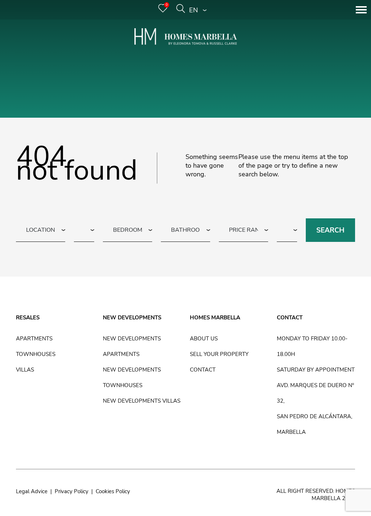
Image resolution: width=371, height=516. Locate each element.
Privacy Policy (71, 491)
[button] (197, 10)
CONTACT (203, 369)
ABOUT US (204, 338)
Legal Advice (31, 491)
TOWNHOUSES (35, 354)
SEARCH (330, 230)
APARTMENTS (34, 338)
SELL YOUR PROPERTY (219, 354)
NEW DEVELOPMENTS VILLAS (141, 400)
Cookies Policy (113, 491)
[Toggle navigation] (361, 10)
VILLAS (25, 369)
